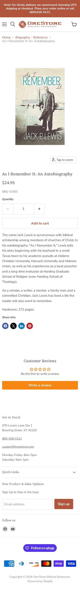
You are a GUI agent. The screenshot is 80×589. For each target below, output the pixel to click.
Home (6, 37)
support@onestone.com (18, 447)
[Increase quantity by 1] (39, 208)
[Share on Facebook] (5, 326)
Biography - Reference (31, 37)
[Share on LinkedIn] (21, 326)
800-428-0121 (12, 439)
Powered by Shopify (40, 581)
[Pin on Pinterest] (29, 326)
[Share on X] (13, 326)
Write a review (40, 385)
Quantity (7, 199)
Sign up (64, 504)
